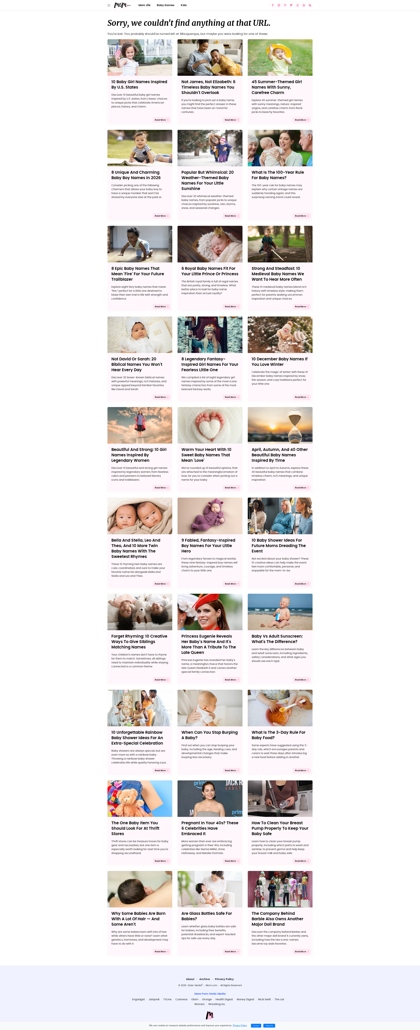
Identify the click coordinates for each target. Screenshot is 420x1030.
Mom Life (144, 5)
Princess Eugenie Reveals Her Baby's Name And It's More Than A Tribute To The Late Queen (208, 644)
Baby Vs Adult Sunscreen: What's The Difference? (277, 639)
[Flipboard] (291, 5)
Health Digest (224, 999)
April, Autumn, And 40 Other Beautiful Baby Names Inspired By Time (280, 455)
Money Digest (245, 999)
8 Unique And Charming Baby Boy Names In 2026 (136, 175)
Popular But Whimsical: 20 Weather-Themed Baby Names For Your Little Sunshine (207, 181)
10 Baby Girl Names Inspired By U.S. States (139, 84)
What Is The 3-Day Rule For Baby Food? (278, 735)
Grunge (207, 999)
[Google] (303, 5)
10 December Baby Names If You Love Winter (279, 362)
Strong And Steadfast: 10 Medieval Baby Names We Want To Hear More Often (278, 274)
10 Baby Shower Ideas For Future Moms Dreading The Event (279, 545)
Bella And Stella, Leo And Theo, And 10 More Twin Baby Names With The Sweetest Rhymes (135, 548)
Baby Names (165, 5)
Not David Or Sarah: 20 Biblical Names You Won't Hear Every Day (136, 364)
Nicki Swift (264, 999)
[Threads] (297, 5)
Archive (204, 979)
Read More (160, 120)
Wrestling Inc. (217, 1004)
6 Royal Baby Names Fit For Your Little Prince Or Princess (209, 271)
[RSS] (310, 5)
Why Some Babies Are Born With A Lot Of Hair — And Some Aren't (138, 919)
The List (279, 999)
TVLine (167, 999)
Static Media (195, 985)
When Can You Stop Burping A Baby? (209, 735)
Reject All (269, 1026)
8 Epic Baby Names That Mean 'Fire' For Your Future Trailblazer (137, 274)
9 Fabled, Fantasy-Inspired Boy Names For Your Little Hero (208, 545)
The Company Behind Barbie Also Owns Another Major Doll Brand (277, 919)
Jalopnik (154, 999)
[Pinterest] (285, 5)
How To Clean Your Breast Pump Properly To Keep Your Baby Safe (280, 828)
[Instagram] (278, 5)
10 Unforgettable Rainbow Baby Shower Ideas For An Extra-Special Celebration (137, 738)
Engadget (138, 999)
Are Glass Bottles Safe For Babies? (206, 916)
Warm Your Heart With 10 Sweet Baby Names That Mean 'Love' (206, 455)
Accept (256, 1026)
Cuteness (181, 999)
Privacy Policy (224, 979)
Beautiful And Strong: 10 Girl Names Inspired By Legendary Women (139, 455)
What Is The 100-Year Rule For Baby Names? (278, 175)
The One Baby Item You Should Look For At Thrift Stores (135, 828)
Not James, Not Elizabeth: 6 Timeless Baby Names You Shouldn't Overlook (208, 87)
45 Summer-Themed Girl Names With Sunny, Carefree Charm (277, 87)
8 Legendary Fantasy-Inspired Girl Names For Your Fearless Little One (209, 364)
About (190, 979)
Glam (194, 999)
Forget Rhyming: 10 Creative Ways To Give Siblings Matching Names (139, 641)
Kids (184, 5)
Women (199, 1004)
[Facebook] (272, 5)
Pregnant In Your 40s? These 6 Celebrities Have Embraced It (209, 828)
